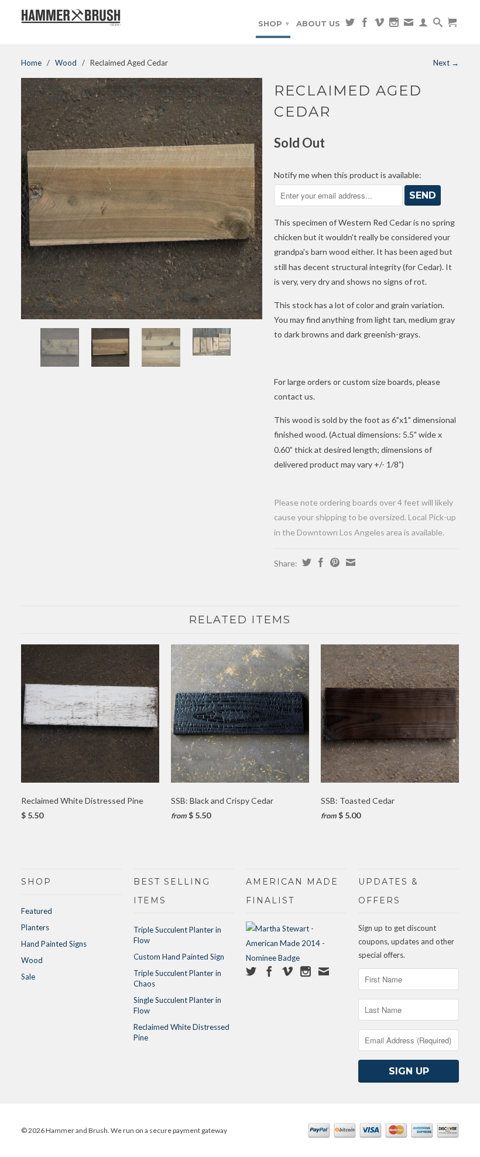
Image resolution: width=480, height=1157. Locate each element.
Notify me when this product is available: (347, 175)
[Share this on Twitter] (305, 562)
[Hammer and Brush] (71, 19)
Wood (66, 62)
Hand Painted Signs (54, 943)
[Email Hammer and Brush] (408, 25)
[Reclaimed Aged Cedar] (141, 198)
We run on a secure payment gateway (169, 1130)
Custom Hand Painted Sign (178, 956)
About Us (318, 23)
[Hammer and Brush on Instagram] (394, 25)
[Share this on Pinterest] (333, 562)
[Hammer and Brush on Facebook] (364, 25)
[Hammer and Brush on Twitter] (350, 25)
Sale (28, 976)
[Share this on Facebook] (319, 562)
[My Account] (423, 25)
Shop (273, 23)
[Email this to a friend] (349, 562)
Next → (446, 62)
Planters (35, 927)
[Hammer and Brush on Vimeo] (379, 25)
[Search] (438, 25)
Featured (36, 911)
